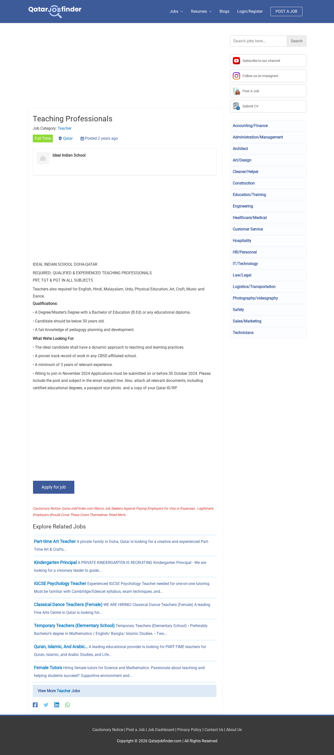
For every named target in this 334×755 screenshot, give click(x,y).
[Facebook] (35, 704)
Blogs (224, 11)
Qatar (68, 138)
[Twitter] (46, 704)
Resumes (199, 11)
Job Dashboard (161, 729)
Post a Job (135, 729)
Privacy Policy (189, 729)
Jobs (174, 11)
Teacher (64, 128)
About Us (234, 729)
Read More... (118, 515)
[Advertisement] (125, 71)
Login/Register (250, 11)
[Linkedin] (56, 704)
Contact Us (213, 729)
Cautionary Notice (107, 729)
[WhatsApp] (67, 704)
